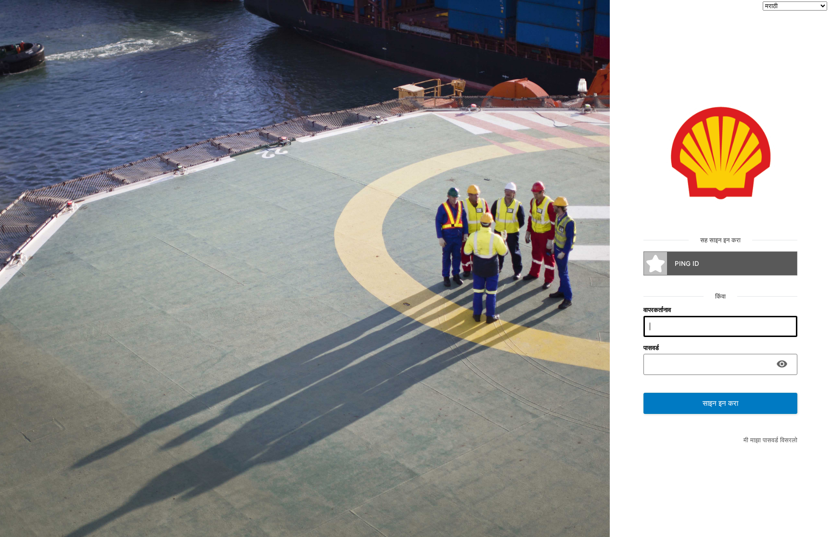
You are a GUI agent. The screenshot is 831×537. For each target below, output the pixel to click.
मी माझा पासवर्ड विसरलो (770, 440)
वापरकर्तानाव (657, 309)
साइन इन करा (720, 403)
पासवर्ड (651, 347)
